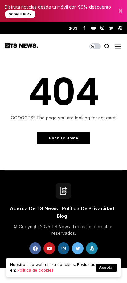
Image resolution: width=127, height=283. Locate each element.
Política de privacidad (88, 208)
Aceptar (106, 267)
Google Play (20, 14)
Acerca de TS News (34, 208)
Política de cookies (35, 270)
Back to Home (63, 137)
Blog (62, 216)
